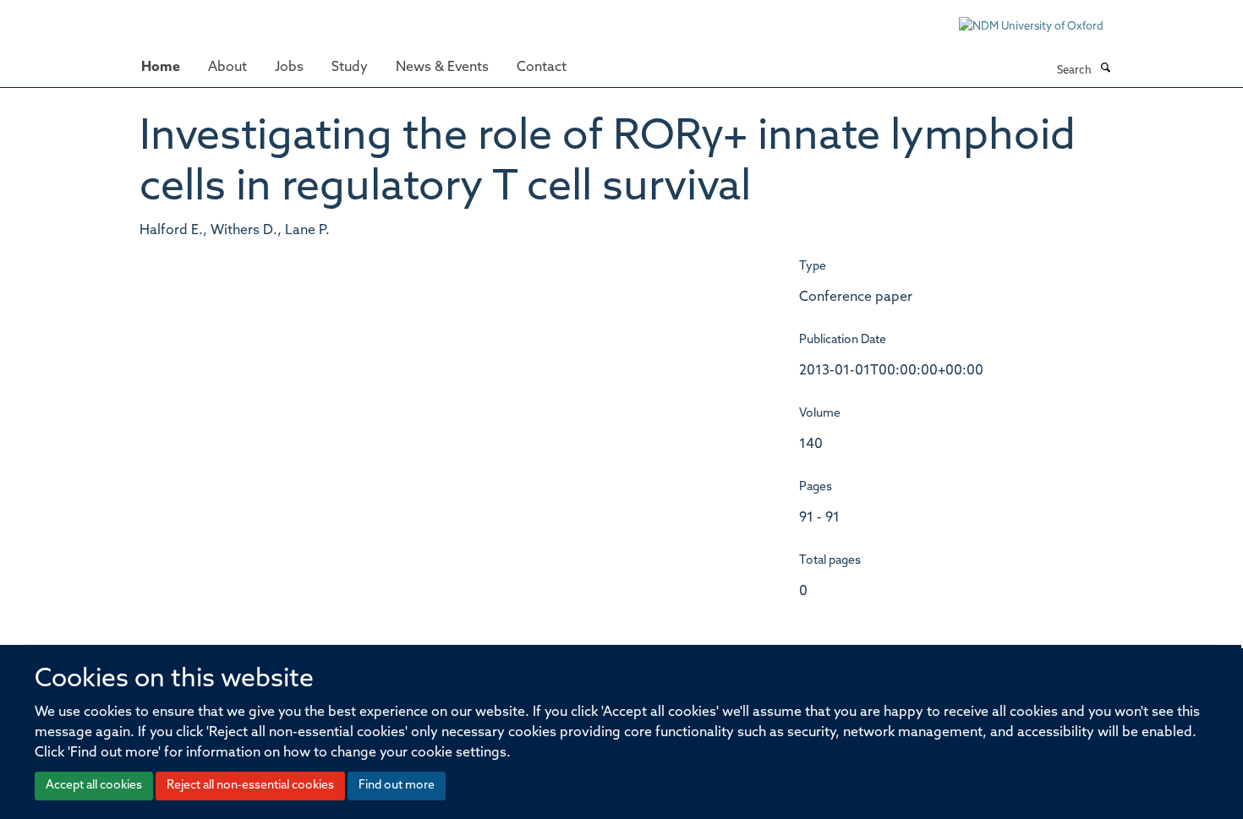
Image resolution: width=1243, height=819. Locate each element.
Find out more (397, 785)
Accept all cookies (94, 785)
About (227, 67)
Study (349, 67)
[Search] (1105, 69)
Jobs (289, 67)
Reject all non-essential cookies (250, 785)
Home (160, 67)
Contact (542, 67)
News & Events (442, 67)
